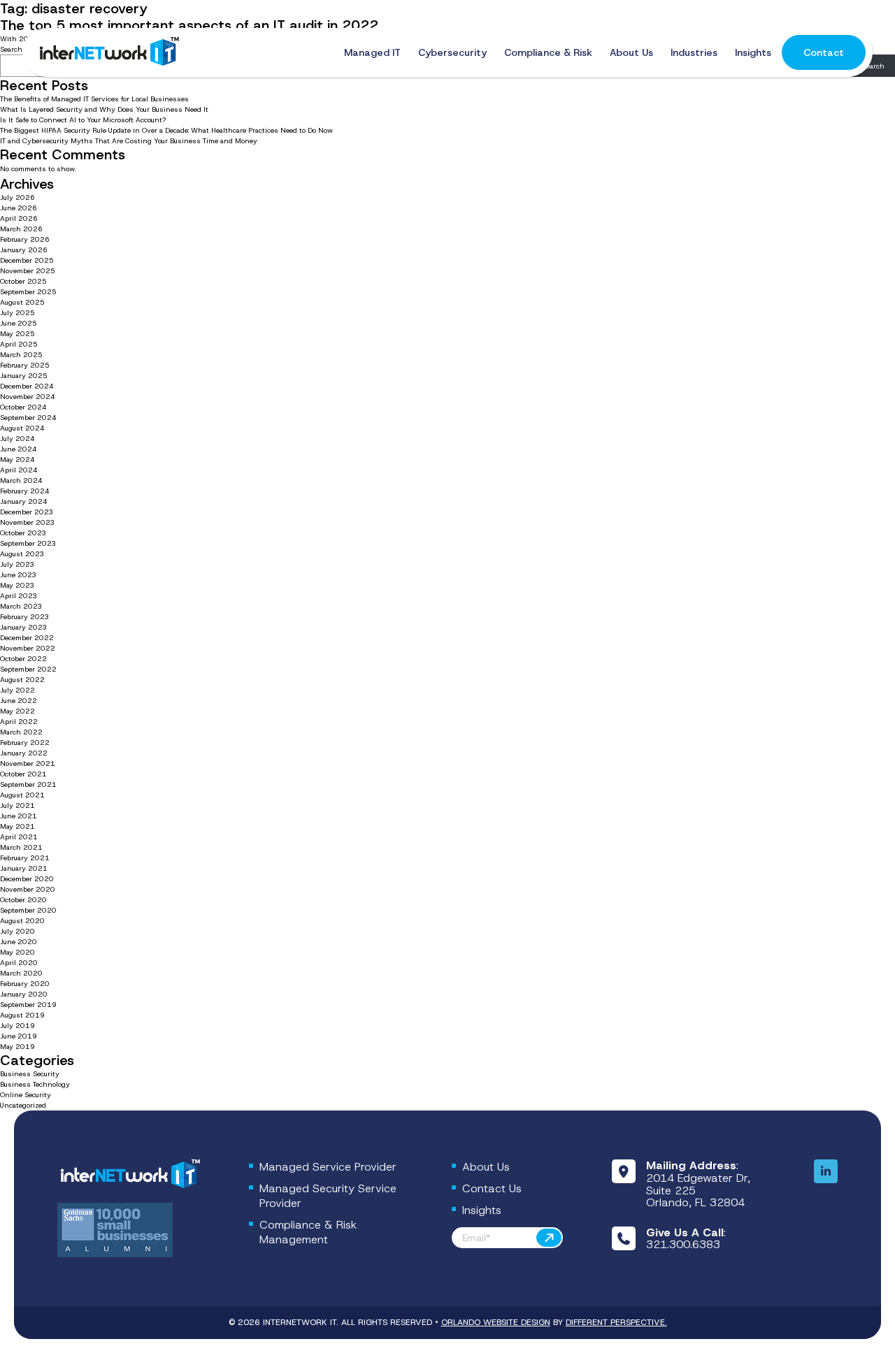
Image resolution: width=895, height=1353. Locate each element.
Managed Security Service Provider (327, 1195)
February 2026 (25, 239)
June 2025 (18, 323)
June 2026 (18, 207)
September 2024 (28, 417)
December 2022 (27, 637)
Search (873, 66)
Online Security (25, 1094)
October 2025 (23, 281)
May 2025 (17, 333)
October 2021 (23, 774)
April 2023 (19, 595)
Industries (694, 52)
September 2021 (28, 784)
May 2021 (17, 826)
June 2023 (18, 574)
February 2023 (25, 616)
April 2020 (19, 962)
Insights (753, 52)
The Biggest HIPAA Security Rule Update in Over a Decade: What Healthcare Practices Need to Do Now (166, 130)
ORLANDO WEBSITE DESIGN (495, 1322)
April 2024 (19, 470)
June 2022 (18, 700)
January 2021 (24, 868)
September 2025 (28, 291)
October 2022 (23, 658)
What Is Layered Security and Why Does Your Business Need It (104, 109)
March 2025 (21, 354)
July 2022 (17, 690)
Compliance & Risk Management (308, 1232)
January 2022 (24, 753)
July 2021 (17, 805)
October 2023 (23, 532)
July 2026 (17, 197)
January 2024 (24, 501)
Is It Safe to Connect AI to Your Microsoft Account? (84, 119)
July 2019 (17, 1025)
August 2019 (22, 1015)
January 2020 (24, 994)
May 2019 (17, 1046)
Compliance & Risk (548, 52)
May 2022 (17, 711)
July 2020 (17, 931)
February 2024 (25, 490)
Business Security (29, 1073)
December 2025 (27, 260)
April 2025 (19, 344)
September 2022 (28, 669)
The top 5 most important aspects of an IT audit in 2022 (189, 25)
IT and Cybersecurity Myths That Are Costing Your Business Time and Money (128, 140)
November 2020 (27, 889)
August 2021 (22, 795)
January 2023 (24, 627)
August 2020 (22, 920)
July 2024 (17, 438)
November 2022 (27, 648)
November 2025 (27, 270)
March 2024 (21, 480)
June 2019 (18, 1036)
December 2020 (27, 878)
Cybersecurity (452, 52)
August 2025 (22, 302)
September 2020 (28, 910)
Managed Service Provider (327, 1166)
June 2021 (18, 815)
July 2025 (17, 312)
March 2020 (21, 973)
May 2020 (17, 952)
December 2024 (27, 386)
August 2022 (22, 679)
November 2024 (27, 396)
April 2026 (19, 218)
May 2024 (17, 459)
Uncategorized (23, 1105)
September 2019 (28, 1004)
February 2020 (25, 983)
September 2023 (28, 543)
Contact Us (492, 1188)
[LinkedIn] (826, 1172)
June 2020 (18, 941)
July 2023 (17, 564)
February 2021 (25, 857)
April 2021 (19, 836)
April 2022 (19, 721)
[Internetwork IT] (128, 1174)
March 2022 (21, 732)
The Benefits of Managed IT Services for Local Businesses (94, 98)
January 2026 (24, 249)
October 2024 (23, 407)
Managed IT (372, 52)
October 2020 (23, 899)
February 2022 (25, 742)
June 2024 (18, 449)
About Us (631, 52)
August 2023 (22, 553)
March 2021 (21, 847)
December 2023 (27, 511)
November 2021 (27, 763)
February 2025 (25, 365)
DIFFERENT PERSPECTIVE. (616, 1322)
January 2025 (24, 375)
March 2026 (21, 228)
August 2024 (22, 428)
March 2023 (21, 606)
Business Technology (35, 1084)
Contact (823, 52)
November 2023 (27, 522)
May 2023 (17, 585)
